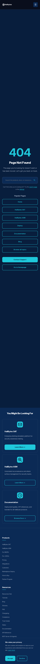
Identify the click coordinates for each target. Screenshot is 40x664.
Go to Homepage (20, 267)
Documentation (20, 234)
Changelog (5, 613)
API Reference (6, 632)
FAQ (3, 609)
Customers (5, 567)
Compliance (5, 617)
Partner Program (7, 579)
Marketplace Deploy (8, 571)
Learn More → (20, 447)
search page (33, 187)
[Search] (34, 180)
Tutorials (4, 598)
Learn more (11, 650)
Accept (10, 658)
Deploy (20, 226)
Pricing (4, 560)
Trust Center (6, 621)
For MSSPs (5, 552)
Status (4, 625)
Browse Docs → (20, 518)
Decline (22, 658)
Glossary (5, 605)
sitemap (22, 189)
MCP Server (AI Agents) (9, 636)
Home (20, 202)
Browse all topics (20, 249)
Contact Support (20, 260)
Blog (20, 242)
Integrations (5, 564)
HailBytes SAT (20, 210)
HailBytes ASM (20, 218)
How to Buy (5, 575)
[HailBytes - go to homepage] (7, 4)
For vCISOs (5, 556)
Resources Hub (7, 594)
